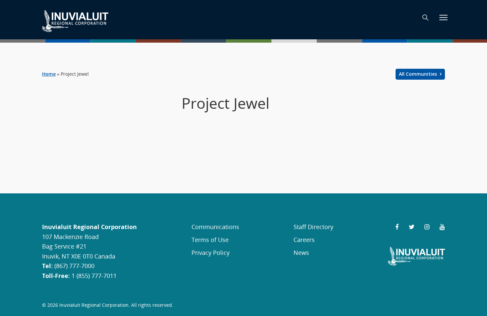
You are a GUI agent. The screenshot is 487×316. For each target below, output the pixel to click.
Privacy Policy (210, 252)
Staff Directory (313, 226)
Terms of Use (210, 239)
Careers (304, 239)
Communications (215, 226)
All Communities (418, 74)
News (301, 252)
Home (49, 74)
